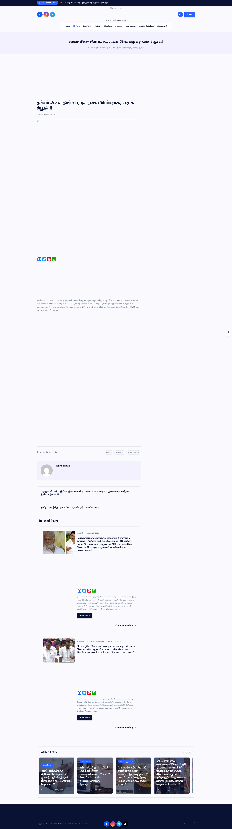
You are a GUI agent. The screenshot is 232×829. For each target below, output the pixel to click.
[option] (58, 776)
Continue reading (124, 625)
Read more (85, 615)
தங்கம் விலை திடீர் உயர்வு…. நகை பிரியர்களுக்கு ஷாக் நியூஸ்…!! (120, 48)
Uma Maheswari (164, 790)
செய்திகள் (87, 26)
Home (189, 14)
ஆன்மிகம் (108, 26)
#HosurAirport (82, 641)
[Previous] (185, 752)
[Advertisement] (116, 77)
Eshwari (46, 790)
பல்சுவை (119, 26)
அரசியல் (76, 26)
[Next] (189, 752)
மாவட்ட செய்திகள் (146, 26)
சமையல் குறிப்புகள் (90, 762)
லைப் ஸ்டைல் (131, 26)
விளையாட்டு (162, 26)
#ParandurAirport (98, 641)
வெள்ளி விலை (134, 452)
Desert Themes (80, 824)
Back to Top (188, 824)
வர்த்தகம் (120, 452)
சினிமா (97, 26)
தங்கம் (109, 452)
